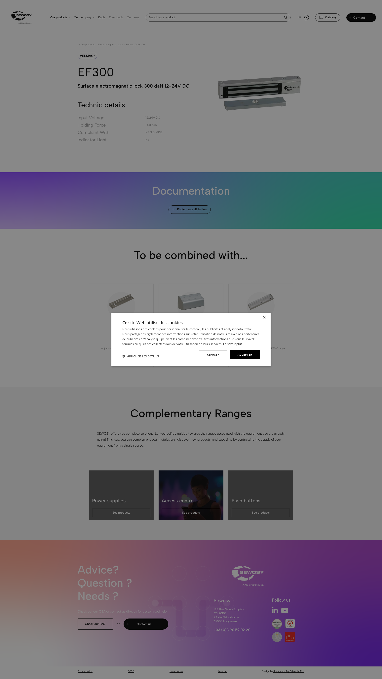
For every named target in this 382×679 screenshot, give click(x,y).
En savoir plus (232, 344)
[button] (140, 356)
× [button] (264, 317)
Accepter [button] (245, 354)
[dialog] (191, 339)
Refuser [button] (213, 354)
